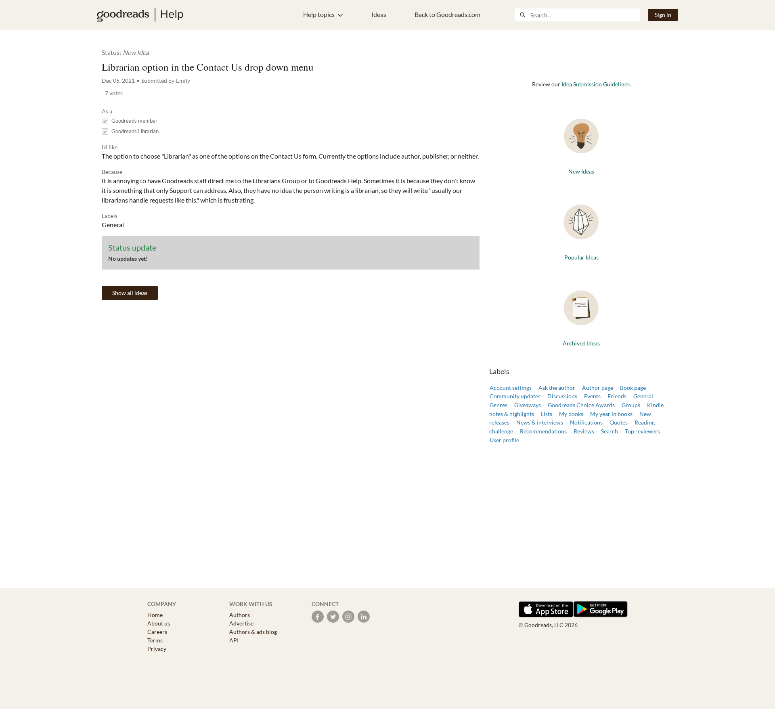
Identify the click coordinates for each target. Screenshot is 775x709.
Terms (155, 640)
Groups (631, 405)
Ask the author (556, 387)
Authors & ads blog (253, 631)
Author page (597, 387)
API (234, 640)
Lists (546, 413)
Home (155, 614)
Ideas (378, 14)
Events (592, 396)
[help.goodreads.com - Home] (140, 15)
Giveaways (527, 405)
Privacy (156, 648)
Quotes (619, 422)
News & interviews (539, 422)
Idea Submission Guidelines (595, 84)
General (643, 396)
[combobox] (584, 15)
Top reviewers (642, 431)
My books (571, 413)
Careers (157, 631)
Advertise (241, 623)
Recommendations (543, 431)
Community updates (515, 396)
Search (609, 431)
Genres (498, 405)
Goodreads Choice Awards (581, 405)
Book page (633, 387)
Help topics (319, 14)
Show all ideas (129, 292)
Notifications (586, 422)
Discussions (562, 396)
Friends (616, 396)
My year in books (611, 413)
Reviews (584, 431)
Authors (239, 614)
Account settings (511, 387)
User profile (504, 440)
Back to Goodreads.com (447, 14)
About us (158, 623)
